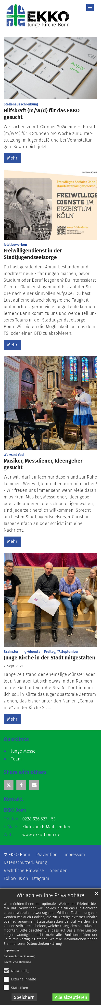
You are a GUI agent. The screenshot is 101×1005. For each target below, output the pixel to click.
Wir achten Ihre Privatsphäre (50, 895)
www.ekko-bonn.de (41, 834)
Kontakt (13, 799)
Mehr (12, 158)
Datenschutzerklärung (44, 944)
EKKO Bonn (15, 810)
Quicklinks (16, 739)
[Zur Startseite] (38, 15)
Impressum (11, 950)
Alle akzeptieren (71, 997)
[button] (8, 785)
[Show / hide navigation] (90, 7)
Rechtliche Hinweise (17, 962)
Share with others (25, 772)
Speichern (24, 997)
